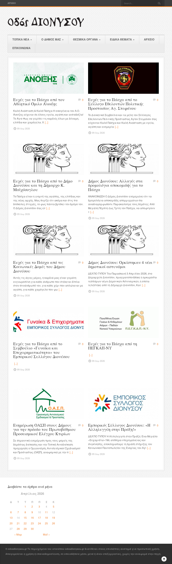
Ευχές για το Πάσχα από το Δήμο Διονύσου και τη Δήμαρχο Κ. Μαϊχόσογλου (43, 185)
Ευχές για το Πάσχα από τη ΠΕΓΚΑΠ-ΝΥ (112, 346)
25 (46, 523)
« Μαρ (18, 534)
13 (11, 517)
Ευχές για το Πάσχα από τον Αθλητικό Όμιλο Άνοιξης (38, 102)
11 (46, 512)
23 (32, 523)
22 (25, 523)
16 (32, 517)
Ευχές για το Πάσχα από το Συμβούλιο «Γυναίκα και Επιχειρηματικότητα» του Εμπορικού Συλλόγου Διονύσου (41, 350)
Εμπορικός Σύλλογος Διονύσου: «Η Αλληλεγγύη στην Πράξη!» (119, 427)
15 (25, 517)
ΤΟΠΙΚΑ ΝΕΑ (22, 39)
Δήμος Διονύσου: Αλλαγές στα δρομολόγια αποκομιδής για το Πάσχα (115, 185)
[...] (46, 122)
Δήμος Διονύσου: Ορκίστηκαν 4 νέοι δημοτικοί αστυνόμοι (120, 264)
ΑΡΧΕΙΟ (149, 39)
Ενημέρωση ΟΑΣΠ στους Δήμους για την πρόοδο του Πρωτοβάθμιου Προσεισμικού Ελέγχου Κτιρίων (44, 429)
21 (18, 523)
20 (11, 523)
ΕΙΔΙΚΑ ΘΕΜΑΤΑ (122, 39)
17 (39, 517)
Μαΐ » (46, 534)
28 (18, 528)
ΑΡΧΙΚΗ (12, 3)
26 (53, 523)
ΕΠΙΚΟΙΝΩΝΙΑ (21, 48)
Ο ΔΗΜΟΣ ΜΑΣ (52, 39)
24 (39, 523)
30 (32, 528)
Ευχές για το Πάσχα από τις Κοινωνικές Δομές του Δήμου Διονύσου (39, 267)
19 (53, 517)
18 (46, 517)
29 (25, 528)
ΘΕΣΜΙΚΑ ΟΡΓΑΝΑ (86, 39)
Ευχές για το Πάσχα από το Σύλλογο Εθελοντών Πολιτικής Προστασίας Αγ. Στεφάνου (115, 104)
